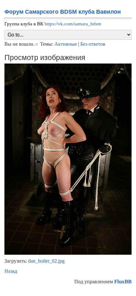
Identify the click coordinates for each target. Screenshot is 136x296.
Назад (10, 271)
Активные (65, 44)
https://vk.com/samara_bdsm (73, 23)
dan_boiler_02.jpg (46, 261)
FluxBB (123, 282)
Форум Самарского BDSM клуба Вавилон (62, 12)
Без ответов (92, 44)
